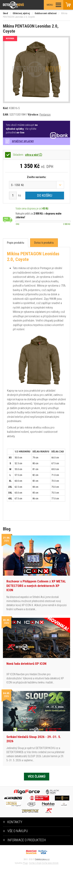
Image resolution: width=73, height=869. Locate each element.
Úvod (5, 13)
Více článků (36, 776)
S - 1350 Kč (17, 185)
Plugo (25, 863)
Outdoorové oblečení (45, 13)
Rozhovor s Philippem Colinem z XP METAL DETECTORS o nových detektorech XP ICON (36, 585)
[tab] (15, 242)
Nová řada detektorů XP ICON (26, 664)
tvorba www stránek (50, 863)
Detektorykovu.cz (42, 859)
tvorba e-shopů (35, 863)
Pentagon (45, 114)
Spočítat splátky (23, 141)
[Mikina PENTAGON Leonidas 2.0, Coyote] (36, 69)
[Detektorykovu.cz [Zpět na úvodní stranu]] (24, 5)
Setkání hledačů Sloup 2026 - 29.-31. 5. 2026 (33, 739)
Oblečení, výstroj (21, 13)
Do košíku (44, 195)
